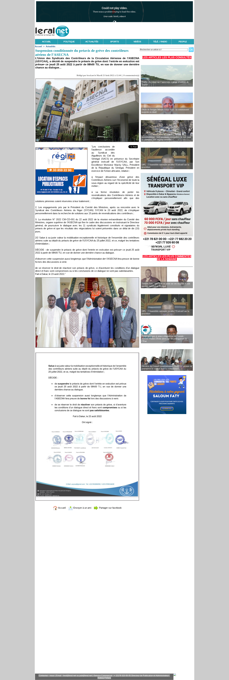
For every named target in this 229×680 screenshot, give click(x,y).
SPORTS (114, 41)
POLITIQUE (69, 41)
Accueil (38, 46)
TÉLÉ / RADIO (160, 41)
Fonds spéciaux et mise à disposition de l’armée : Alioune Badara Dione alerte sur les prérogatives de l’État (164, 338)
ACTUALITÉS (91, 41)
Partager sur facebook (110, 507)
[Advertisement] (137, 30)
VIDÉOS (137, 41)
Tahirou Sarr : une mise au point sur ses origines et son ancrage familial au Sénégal (166, 284)
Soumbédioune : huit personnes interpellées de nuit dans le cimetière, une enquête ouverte (166, 138)
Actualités (50, 46)
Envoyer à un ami (82, 507)
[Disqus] (87, 554)
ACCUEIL (46, 41)
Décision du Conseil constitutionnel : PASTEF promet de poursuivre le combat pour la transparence (167, 367)
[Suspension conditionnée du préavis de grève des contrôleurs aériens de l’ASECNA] (87, 79)
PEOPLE (183, 41)
